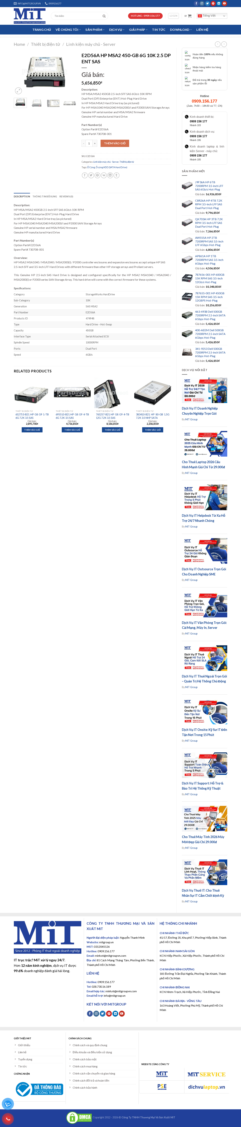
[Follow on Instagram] (201, 3)
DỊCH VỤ (115, 29)
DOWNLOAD (179, 29)
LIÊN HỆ (202, 29)
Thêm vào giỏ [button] (32, 430)
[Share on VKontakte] (104, 175)
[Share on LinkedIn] (110, 175)
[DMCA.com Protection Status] (79, 1117)
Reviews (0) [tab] (66, 196)
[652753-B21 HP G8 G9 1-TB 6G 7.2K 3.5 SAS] (32, 393)
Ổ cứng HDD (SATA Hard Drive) (111, 167)
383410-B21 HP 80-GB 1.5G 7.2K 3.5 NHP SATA (152, 416)
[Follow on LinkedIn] (218, 3)
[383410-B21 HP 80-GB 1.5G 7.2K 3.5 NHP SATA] (152, 393)
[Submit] (105, 16)
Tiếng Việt (208, 15)
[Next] (70, 72)
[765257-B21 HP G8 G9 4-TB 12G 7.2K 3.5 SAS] (112, 393)
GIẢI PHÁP (137, 29)
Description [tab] (22, 196)
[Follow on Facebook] (196, 3)
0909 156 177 (198, 121)
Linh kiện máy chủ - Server (91, 44)
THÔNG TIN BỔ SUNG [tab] (44, 196)
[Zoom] (18, 90)
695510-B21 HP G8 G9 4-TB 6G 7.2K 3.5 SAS (72, 416)
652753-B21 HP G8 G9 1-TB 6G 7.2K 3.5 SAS (32, 416)
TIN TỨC (158, 29)
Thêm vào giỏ (115, 143)
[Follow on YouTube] (224, 3)
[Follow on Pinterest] (213, 3)
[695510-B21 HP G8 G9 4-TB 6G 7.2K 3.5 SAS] (72, 393)
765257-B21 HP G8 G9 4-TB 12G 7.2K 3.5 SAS (112, 416)
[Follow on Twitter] (207, 3)
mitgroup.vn (106, 942)
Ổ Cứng (91, 167)
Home (19, 44)
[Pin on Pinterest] (97, 175)
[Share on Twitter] (91, 175)
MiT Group (191, 419)
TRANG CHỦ (41, 29)
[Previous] (19, 72)
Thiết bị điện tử (45, 44)
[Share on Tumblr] (116, 175)
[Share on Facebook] (85, 175)
